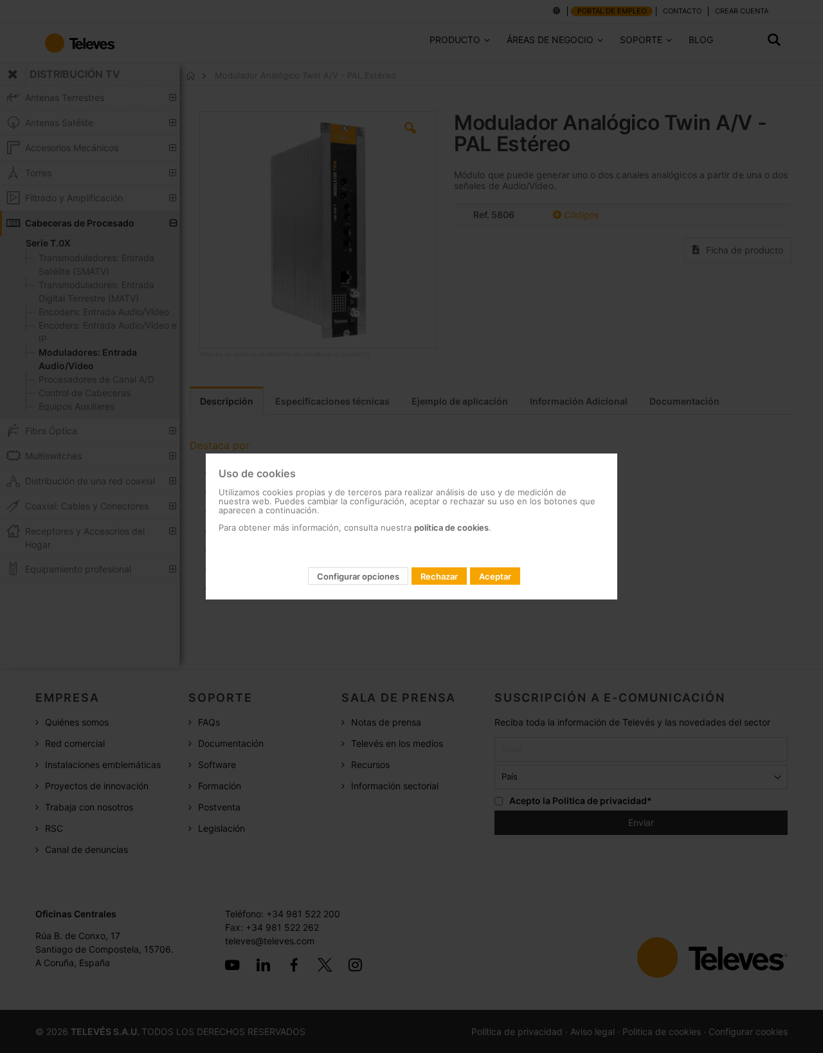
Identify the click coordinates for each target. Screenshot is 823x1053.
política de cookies (451, 527)
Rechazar (439, 576)
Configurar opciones (358, 576)
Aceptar (495, 576)
